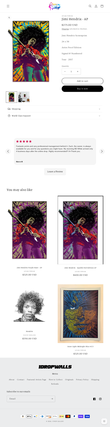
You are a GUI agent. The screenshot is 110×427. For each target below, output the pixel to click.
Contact (20, 380)
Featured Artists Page (36, 380)
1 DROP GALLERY (58, 421)
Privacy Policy (82, 380)
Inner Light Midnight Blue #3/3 (80, 346)
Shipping (65, 29)
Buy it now (82, 89)
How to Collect (56, 380)
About (11, 380)
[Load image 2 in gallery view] (23, 97)
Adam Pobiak (67, 16)
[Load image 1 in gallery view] (11, 97)
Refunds (55, 384)
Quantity (65, 66)
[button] (8, 6)
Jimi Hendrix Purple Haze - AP (29, 267)
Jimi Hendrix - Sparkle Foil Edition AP (80, 268)
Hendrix (29, 331)
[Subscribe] (52, 399)
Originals (69, 380)
